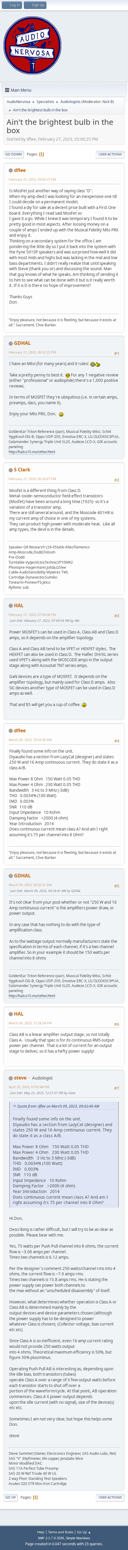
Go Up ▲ (84, 1532)
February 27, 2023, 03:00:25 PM (32, 179)
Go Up (10, 1497)
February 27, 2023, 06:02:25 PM (32, 352)
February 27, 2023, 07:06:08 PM (32, 614)
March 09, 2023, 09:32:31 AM (30, 884)
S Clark (22, 469)
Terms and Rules (60, 1532)
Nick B (107, 101)
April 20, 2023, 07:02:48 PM (29, 1087)
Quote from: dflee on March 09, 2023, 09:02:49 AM (58, 1106)
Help (40, 1532)
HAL (19, 605)
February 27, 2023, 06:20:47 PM (32, 478)
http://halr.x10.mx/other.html (32, 451)
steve (20, 1077)
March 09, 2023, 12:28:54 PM (30, 1023)
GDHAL (22, 343)
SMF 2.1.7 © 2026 (51, 1538)
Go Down (13, 154)
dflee (20, 170)
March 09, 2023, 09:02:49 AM (30, 739)
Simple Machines (78, 1538)
